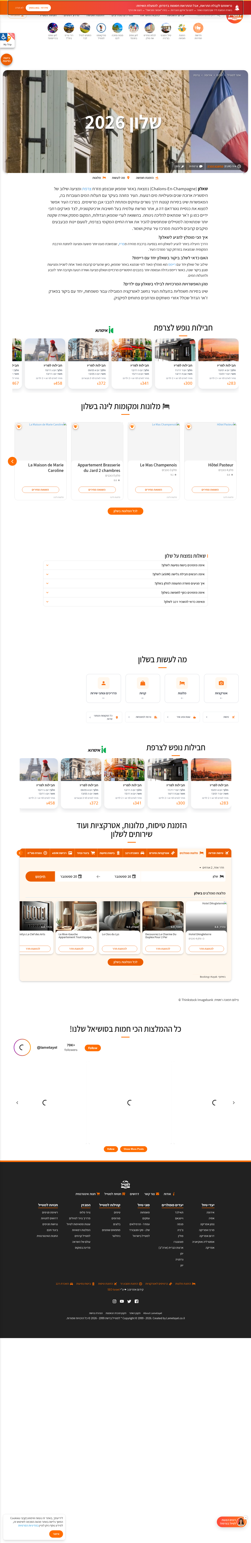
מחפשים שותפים (111, 1230)
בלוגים (116, 1224)
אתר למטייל (234, 75)
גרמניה (179, 1259)
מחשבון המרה (215, 166)
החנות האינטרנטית (47, 1236)
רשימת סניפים (50, 1212)
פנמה (180, 1224)
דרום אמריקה (206, 1236)
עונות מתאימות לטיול (78, 1224)
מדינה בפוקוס (82, 1248)
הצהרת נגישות (96, 1313)
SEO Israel (113, 1289)
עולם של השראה (81, 1242)
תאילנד (179, 1212)
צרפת (196, 75)
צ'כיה (180, 1230)
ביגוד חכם (52, 1230)
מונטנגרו (178, 1242)
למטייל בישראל (141, 1236)
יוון (181, 1265)
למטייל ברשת (112, 1318)
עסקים (146, 1218)
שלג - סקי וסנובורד (139, 1230)
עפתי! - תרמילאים (140, 1224)
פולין (180, 1236)
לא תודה (19, 7)
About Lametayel (152, 1313)
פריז (122, 243)
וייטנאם (179, 1218)
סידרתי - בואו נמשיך (38, 7)
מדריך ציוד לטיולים (79, 1218)
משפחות (145, 1212)
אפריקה (210, 1248)
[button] (206, 15)
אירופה (208, 75)
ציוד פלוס (85, 1212)
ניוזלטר (116, 1236)
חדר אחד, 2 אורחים (213, 867)
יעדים (219, 75)
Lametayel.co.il (175, 1318)
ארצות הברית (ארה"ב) (171, 1248)
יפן (181, 1253)
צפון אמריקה (207, 1224)
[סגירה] (246, 1517)
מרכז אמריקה (206, 1230)
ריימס (172, 264)
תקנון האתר (134, 1313)
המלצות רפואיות (81, 1230)
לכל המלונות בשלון (125, 962)
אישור (56, 1534)
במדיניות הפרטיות (28, 1525)
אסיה (211, 1218)
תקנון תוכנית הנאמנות (116, 1313)
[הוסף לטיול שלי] (189, 427)
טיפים (117, 1212)
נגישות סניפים (50, 1224)
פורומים (116, 1218)
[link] (136, 1301)
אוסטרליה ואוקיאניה (203, 1242)
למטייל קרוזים (82, 1236)
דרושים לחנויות (49, 1218)
